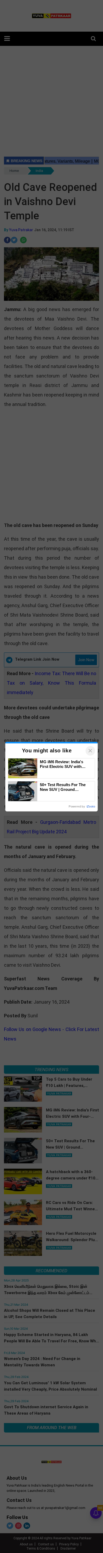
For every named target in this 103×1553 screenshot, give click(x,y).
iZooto (91, 806)
